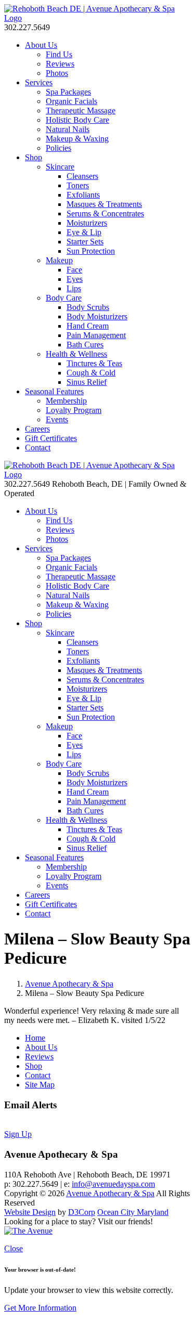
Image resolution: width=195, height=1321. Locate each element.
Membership (66, 400)
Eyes (75, 279)
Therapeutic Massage (80, 110)
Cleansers (82, 176)
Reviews (60, 63)
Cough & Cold (91, 372)
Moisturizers (87, 222)
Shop (33, 157)
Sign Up (18, 1134)
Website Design (30, 1212)
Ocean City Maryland (132, 1212)
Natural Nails (67, 129)
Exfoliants (83, 194)
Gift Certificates (51, 438)
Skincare (60, 166)
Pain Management (96, 335)
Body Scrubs (88, 307)
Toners (78, 185)
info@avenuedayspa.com (113, 1184)
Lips (74, 288)
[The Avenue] (28, 1230)
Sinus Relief (87, 382)
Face (74, 269)
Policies (58, 148)
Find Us (59, 54)
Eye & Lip (84, 232)
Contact (37, 447)
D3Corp (81, 1212)
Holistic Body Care (77, 119)
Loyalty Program (73, 410)
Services (39, 82)
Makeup (59, 260)
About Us (41, 45)
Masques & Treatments (104, 204)
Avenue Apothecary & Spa (69, 983)
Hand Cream (88, 325)
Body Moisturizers (97, 316)
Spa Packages (68, 91)
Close (13, 1248)
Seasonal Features (54, 391)
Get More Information (40, 1307)
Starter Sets (85, 241)
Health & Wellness (76, 353)
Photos (57, 73)
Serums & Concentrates (105, 213)
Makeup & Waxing (77, 138)
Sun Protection (91, 251)
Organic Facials (71, 101)
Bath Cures (85, 344)
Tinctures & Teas (94, 363)
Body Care (64, 297)
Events (57, 419)
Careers (37, 428)
